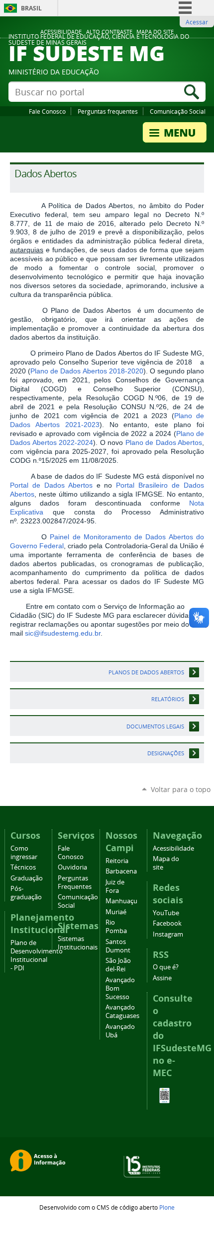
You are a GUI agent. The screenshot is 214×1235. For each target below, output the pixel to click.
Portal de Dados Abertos (51, 485)
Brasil (31, 8)
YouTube (166, 913)
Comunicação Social (178, 111)
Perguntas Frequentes (75, 882)
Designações (165, 753)
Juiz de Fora (115, 886)
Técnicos (23, 867)
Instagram (168, 934)
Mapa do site (155, 31)
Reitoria (117, 861)
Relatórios (167, 699)
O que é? (166, 967)
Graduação (26, 878)
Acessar (197, 22)
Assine (162, 978)
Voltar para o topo (181, 789)
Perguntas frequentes (108, 111)
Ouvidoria (72, 867)
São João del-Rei (118, 964)
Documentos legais (155, 726)
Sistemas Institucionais (78, 943)
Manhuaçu (121, 901)
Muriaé (116, 912)
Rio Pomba (116, 926)
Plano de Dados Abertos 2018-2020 (86, 371)
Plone (167, 1207)
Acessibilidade (61, 31)
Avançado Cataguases (122, 1011)
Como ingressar (23, 852)
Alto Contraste (109, 31)
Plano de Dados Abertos (164, 442)
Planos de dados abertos (146, 672)
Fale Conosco (47, 111)
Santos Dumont (118, 946)
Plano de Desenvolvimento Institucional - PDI (36, 955)
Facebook (167, 923)
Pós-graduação (26, 892)
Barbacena (121, 871)
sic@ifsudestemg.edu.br (63, 633)
